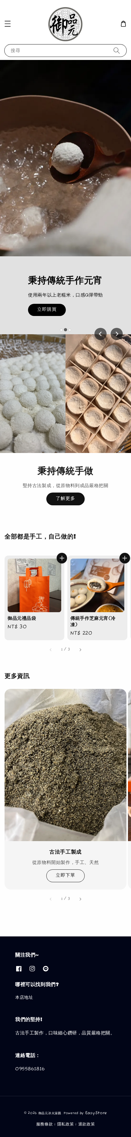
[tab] (61, 330)
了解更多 (65, 498)
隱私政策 (65, 1124)
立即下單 (65, 875)
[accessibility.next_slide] (80, 899)
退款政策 (86, 1124)
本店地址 (24, 997)
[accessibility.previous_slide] (51, 899)
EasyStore (96, 1113)
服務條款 (44, 1124)
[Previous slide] (100, 334)
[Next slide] (117, 334)
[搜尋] (116, 50)
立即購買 (47, 309)
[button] (7, 23)
